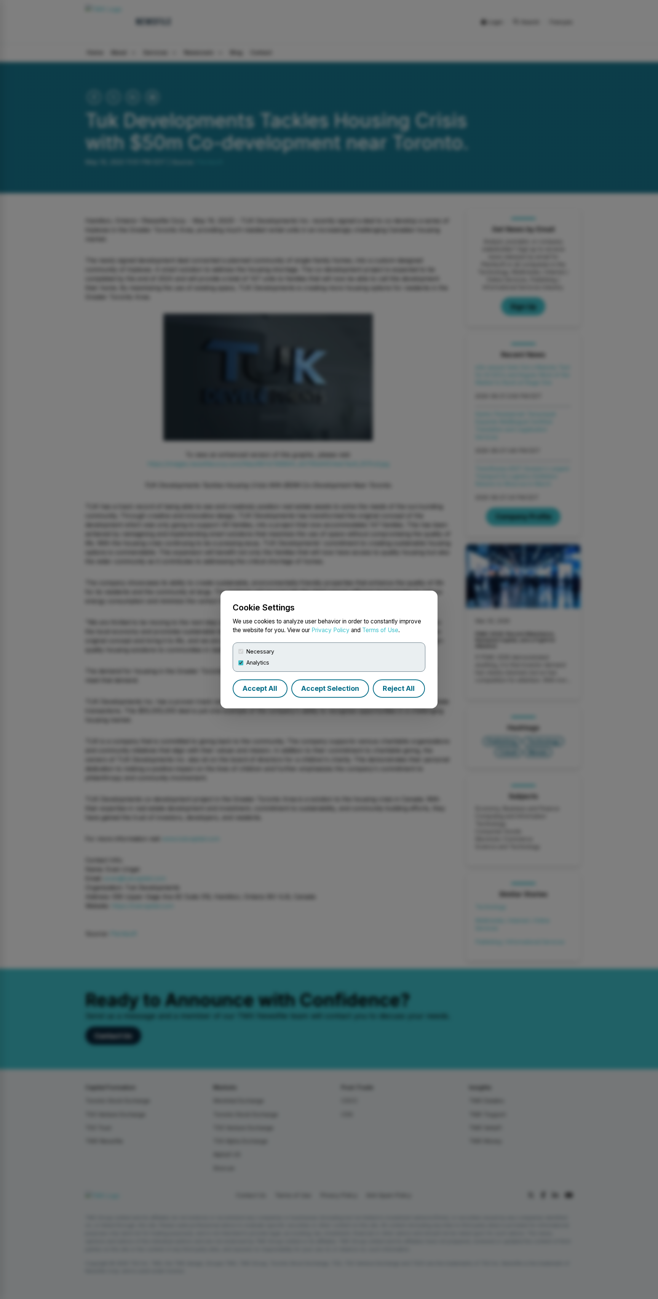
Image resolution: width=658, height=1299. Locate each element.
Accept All (260, 688)
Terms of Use (380, 630)
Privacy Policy (330, 630)
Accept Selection (330, 688)
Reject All (399, 688)
